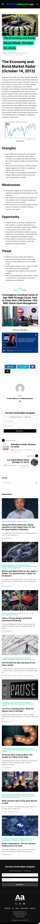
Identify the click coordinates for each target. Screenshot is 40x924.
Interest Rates (15, 30)
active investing (6, 748)
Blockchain (9, 565)
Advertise (32, 908)
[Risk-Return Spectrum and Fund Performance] (28, 350)
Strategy (24, 521)
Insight (4, 521)
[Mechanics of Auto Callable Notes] (15, 350)
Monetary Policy (8, 32)
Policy (24, 32)
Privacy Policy (24, 908)
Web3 (17, 797)
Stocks (4, 614)
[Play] (4, 350)
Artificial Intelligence (8, 613)
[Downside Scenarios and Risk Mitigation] (30, 350)
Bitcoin (4, 565)
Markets (24, 30)
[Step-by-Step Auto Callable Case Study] (20, 350)
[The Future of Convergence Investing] (32, 350)
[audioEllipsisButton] (36, 350)
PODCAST (7, 908)
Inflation (24, 658)
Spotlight (4, 567)
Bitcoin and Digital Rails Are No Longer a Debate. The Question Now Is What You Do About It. (19, 573)
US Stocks (16, 614)
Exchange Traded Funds (8, 566)
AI (2, 838)
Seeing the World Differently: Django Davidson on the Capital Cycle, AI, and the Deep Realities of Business (18, 527)
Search (36, 482)
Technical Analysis (7, 840)
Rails (30, 566)
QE (30, 32)
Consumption (5, 658)
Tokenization (16, 567)
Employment (18, 658)
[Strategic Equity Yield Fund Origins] (13, 350)
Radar (35, 32)
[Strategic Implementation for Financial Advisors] (24, 350)
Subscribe (19, 431)
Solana (34, 566)
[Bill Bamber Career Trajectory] (12, 350)
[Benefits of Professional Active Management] (22, 350)
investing (8, 521)
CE (13, 908)
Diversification (26, 748)
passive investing (16, 750)
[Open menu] (36, 335)
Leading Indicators (15, 704)
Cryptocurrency (17, 565)
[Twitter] (16, 904)
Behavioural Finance (16, 748)
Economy (6, 30)
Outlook (17, 32)
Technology (9, 614)
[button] (3, 4)
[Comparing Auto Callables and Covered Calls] (17, 350)
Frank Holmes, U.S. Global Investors (20, 398)
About (17, 908)
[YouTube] (24, 904)
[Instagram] (20, 904)
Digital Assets (25, 565)
